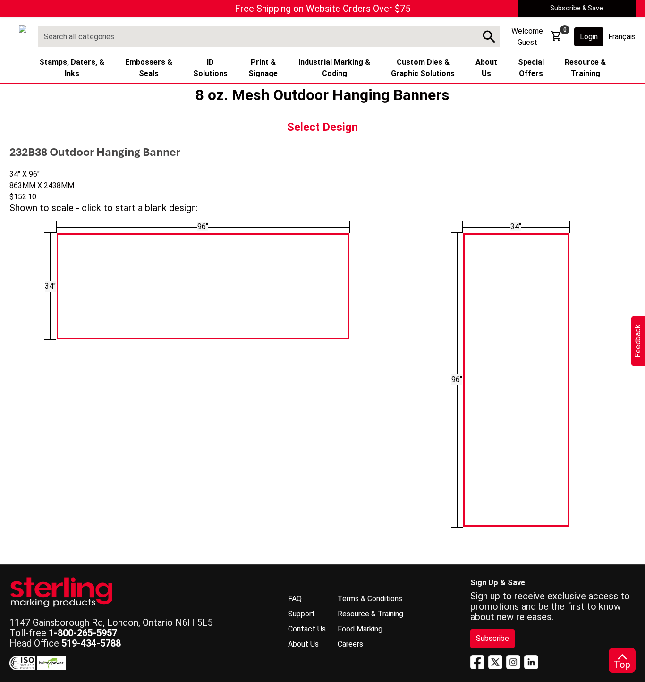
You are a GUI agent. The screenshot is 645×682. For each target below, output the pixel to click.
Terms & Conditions (370, 598)
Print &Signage (263, 68)
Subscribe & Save (576, 8)
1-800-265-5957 (83, 633)
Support (301, 613)
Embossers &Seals (148, 68)
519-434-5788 (91, 643)
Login (589, 36)
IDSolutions (210, 68)
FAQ (295, 598)
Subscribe (492, 638)
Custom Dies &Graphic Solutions (423, 68)
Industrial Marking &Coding (334, 68)
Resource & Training (370, 613)
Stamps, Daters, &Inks (71, 68)
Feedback (637, 341)
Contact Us (307, 628)
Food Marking (360, 628)
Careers (350, 643)
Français (622, 36)
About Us (303, 643)
